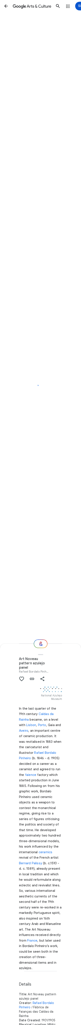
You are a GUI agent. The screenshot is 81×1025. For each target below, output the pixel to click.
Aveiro (23, 731)
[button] (6, 6)
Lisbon (31, 725)
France (32, 940)
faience (30, 775)
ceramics (45, 852)
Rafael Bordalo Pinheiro (35, 671)
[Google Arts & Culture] (32, 6)
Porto (42, 725)
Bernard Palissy (30, 863)
